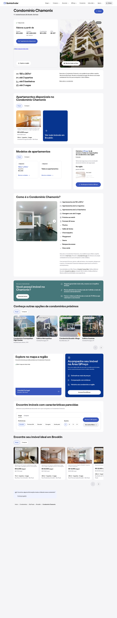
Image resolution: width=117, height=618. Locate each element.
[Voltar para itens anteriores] (19, 221)
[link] (91, 419)
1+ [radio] (65, 424)
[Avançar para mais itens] (54, 221)
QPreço (73, 3)
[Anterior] (95, 347)
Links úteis (91, 3)
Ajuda (99, 3)
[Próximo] (101, 347)
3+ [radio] (73, 424)
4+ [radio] (77, 424)
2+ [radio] (69, 424)
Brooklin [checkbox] (22, 424)
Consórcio (82, 3)
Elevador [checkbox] (39, 424)
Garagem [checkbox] (48, 424)
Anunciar (64, 3)
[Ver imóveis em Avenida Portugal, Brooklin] (21, 48)
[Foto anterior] (19, 118)
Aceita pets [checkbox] (57, 424)
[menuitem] (48, 3)
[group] (28, 125)
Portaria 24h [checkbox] (30, 424)
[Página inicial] (11, 3)
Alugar (47, 3)
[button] (28, 125)
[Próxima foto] (38, 118)
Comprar (55, 3)
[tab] (20, 415)
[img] (24, 326)
